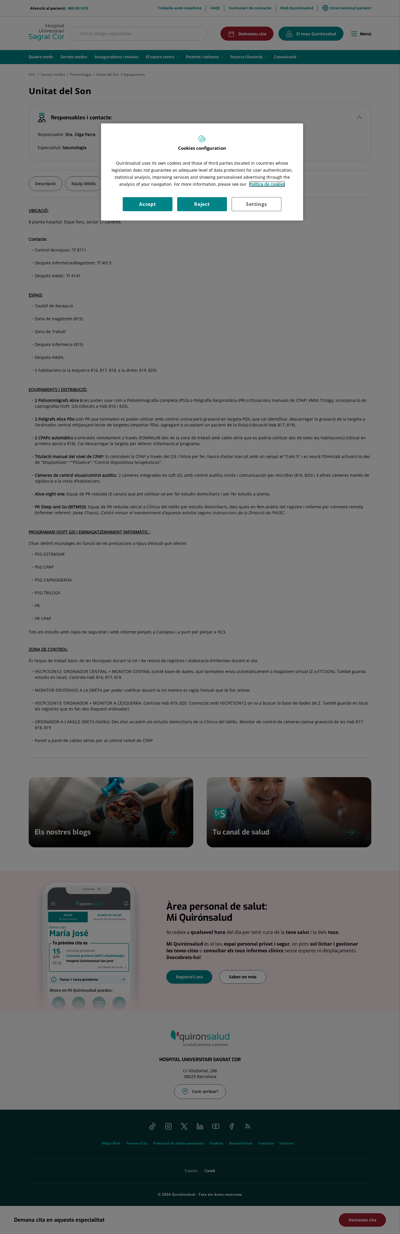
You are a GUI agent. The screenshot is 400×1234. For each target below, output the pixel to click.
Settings (256, 204)
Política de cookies (267, 184)
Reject (202, 204)
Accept (147, 204)
